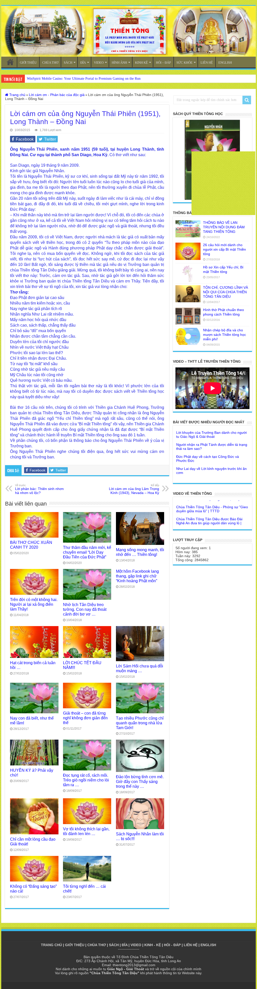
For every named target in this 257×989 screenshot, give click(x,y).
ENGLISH (225, 62)
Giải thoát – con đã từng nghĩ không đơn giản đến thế (85, 718)
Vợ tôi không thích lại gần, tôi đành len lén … (86, 831)
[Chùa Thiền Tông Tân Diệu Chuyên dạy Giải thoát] (128, 31)
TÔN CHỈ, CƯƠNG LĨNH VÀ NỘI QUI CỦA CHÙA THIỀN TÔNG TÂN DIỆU (225, 292)
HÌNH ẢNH (119, 62)
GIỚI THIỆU (28, 62)
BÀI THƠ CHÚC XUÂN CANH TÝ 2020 (31, 544)
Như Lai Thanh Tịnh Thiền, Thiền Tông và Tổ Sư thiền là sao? (212, 477)
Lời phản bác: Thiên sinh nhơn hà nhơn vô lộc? (39, 489)
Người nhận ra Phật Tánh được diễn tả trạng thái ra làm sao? (211, 433)
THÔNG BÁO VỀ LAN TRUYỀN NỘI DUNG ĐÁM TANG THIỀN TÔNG (224, 227)
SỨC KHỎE (184, 62)
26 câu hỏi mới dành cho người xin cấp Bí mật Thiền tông (224, 249)
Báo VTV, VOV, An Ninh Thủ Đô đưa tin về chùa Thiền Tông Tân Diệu (209, 524)
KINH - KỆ (152, 945)
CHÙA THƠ (50, 62)
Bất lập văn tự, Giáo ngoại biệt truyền (205, 467)
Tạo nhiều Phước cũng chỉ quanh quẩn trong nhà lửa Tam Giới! (140, 723)
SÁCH (68, 62)
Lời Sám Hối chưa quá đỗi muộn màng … (139, 668)
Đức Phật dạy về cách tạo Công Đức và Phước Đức (207, 445)
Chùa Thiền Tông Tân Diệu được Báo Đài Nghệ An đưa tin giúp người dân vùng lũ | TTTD (209, 510)
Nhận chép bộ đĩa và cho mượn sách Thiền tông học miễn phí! (224, 334)
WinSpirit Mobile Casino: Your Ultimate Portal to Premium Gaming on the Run (84, 78)
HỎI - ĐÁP (172, 945)
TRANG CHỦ (10, 62)
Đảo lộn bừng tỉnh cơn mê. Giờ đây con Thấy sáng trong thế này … (140, 781)
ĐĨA (83, 62)
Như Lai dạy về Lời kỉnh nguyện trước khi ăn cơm (211, 457)
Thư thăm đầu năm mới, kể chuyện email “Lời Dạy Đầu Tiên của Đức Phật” (87, 552)
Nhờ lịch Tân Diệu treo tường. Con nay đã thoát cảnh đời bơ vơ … (84, 609)
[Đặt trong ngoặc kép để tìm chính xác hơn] (246, 100)
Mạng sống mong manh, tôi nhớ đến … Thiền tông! (140, 552)
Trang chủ (16, 95)
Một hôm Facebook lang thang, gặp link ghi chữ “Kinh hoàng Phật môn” (137, 576)
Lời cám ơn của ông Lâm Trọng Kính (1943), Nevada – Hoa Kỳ (134, 489)
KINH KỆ (141, 62)
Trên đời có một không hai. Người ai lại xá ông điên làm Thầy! (33, 604)
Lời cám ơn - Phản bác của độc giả (57, 95)
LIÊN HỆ (207, 62)
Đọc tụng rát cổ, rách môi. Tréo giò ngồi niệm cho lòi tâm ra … (86, 780)
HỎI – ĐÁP (163, 62)
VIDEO (99, 62)
